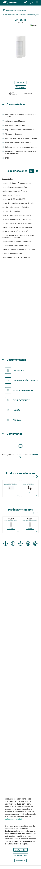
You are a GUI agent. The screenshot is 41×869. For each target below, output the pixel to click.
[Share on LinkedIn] (13, 543)
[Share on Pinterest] (20, 543)
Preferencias (20, 860)
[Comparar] (17, 495)
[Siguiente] (37, 476)
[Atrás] (33, 476)
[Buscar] (31, 2)
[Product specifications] (37, 171)
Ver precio (20, 82)
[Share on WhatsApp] (35, 543)
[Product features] (31, 171)
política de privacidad (13, 819)
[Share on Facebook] (5, 543)
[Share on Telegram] (28, 543)
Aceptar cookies (20, 850)
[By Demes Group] (10, 2)
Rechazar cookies (20, 855)
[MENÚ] (37, 2)
